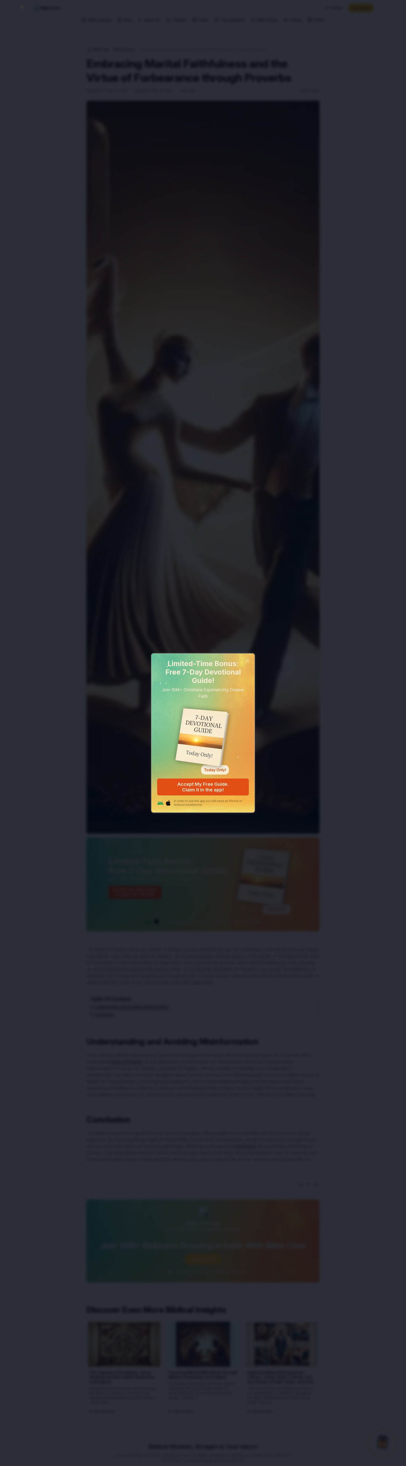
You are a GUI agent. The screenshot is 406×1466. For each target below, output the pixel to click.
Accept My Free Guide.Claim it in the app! (203, 787)
